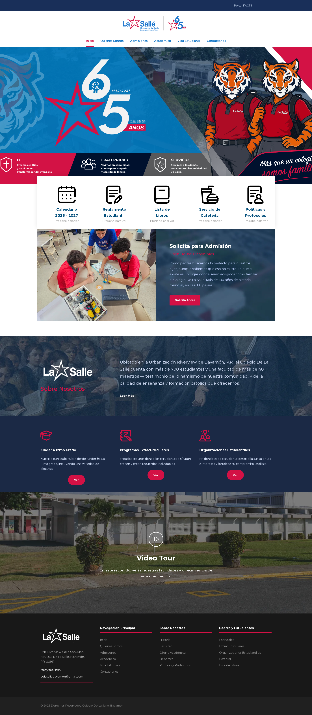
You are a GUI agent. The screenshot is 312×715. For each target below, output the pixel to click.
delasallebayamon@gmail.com (61, 676)
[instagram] (270, 5)
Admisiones (139, 41)
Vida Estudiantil (188, 41)
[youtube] (266, 5)
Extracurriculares (231, 646)
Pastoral (225, 659)
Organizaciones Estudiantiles (240, 652)
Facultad (166, 646)
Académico (162, 41)
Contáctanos (216, 41)
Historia (165, 640)
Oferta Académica (173, 652)
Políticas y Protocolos (175, 665)
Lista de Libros (229, 665)
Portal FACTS (243, 5)
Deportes (166, 659)
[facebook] (261, 5)
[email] (256, 5)
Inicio (90, 41)
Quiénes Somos (112, 41)
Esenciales (226, 640)
